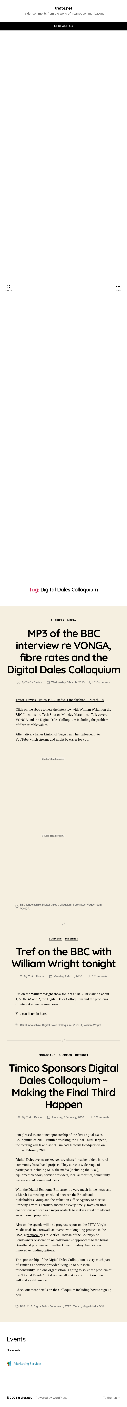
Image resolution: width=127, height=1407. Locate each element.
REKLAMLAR (63, 26)
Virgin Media (90, 1306)
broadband (47, 1055)
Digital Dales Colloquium (57, 904)
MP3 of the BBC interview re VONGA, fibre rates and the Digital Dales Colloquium (63, 651)
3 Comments (101, 1117)
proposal (33, 1235)
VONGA (25, 908)
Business (57, 620)
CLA (29, 1306)
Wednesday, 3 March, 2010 (68, 682)
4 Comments (99, 976)
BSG (22, 1306)
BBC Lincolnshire (30, 904)
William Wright (92, 1025)
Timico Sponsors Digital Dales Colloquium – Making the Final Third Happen (63, 1086)
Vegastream (66, 734)
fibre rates (79, 904)
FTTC (67, 1306)
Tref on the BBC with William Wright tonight (63, 957)
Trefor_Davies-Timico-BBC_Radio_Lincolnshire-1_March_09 (60, 700)
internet (71, 938)
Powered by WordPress (51, 1397)
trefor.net (63, 8)
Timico (77, 1306)
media (71, 620)
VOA (102, 1306)
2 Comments (102, 682)
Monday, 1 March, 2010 (68, 976)
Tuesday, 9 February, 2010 (68, 1117)
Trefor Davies (33, 682)
